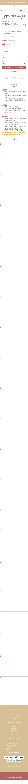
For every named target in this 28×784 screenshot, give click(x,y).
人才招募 (14, 718)
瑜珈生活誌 (14, 730)
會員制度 (16, 716)
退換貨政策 (14, 732)
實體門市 (16, 714)
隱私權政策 (14, 734)
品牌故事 (11, 714)
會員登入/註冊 (14, 726)
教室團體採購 (14, 728)
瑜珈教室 (11, 716)
